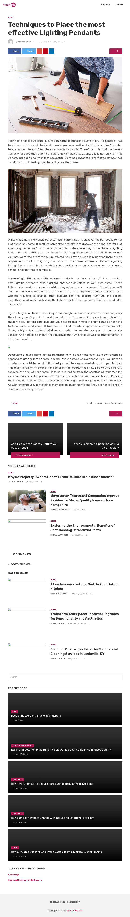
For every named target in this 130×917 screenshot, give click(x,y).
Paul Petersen (61, 510)
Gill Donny (17, 482)
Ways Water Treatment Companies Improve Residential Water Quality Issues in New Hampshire (84, 500)
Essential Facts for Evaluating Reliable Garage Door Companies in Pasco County (61, 749)
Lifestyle (17, 780)
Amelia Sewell (26, 42)
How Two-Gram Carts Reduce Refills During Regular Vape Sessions (52, 783)
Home (11, 18)
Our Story (73, 902)
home (107, 403)
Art (14, 712)
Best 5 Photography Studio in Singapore (36, 715)
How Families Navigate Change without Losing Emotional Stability (52, 817)
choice (91, 403)
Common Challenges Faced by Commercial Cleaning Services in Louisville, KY (84, 651)
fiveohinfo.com (74, 910)
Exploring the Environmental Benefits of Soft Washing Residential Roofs (82, 528)
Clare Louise (60, 594)
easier (99, 403)
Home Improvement (22, 746)
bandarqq (13, 874)
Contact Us (57, 902)
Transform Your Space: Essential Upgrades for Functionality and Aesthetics (84, 616)
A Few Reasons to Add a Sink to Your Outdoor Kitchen (85, 586)
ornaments (117, 403)
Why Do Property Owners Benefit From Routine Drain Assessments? (61, 477)
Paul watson (60, 535)
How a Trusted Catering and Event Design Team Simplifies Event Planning (56, 851)
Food (15, 848)
